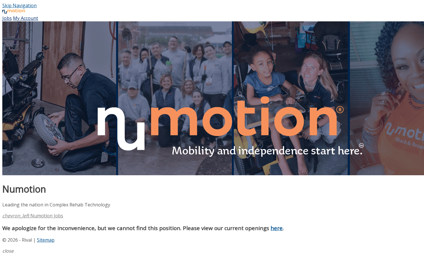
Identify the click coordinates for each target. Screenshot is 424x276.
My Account (25, 18)
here (277, 228)
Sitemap (46, 240)
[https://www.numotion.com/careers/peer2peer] (212, 99)
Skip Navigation (19, 5)
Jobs (7, 18)
